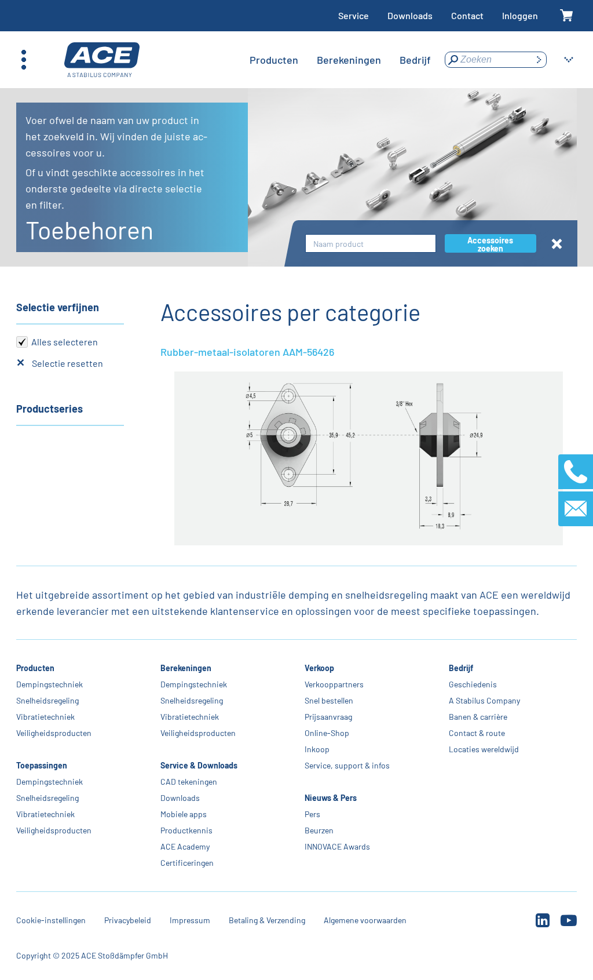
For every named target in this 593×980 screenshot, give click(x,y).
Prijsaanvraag (328, 717)
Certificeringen (187, 863)
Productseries (49, 408)
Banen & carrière (478, 717)
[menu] (340, 60)
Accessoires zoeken (490, 244)
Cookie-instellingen (51, 920)
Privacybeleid (127, 920)
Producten (35, 668)
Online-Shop (327, 733)
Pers (312, 814)
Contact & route (477, 733)
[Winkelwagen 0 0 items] (567, 16)
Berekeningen (185, 668)
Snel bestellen (329, 700)
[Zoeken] (538, 60)
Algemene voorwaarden (365, 920)
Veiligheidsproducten (53, 733)
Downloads (410, 15)
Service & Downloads (198, 765)
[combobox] (370, 243)
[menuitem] (274, 60)
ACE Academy (185, 846)
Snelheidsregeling (47, 700)
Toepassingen (41, 765)
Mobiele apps (183, 814)
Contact (467, 15)
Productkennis (186, 830)
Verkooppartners (334, 684)
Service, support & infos (347, 765)
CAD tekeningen (188, 781)
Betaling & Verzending (267, 920)
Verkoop (319, 668)
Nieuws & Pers (331, 798)
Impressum (190, 920)
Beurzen (319, 830)
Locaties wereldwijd (484, 749)
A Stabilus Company (484, 700)
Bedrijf (461, 668)
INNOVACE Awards (337, 846)
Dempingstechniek (49, 684)
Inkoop (317, 749)
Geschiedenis (473, 684)
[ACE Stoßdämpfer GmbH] (102, 60)
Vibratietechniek (45, 717)
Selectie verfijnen (57, 307)
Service (353, 15)
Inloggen (520, 15)
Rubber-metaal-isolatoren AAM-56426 (247, 351)
